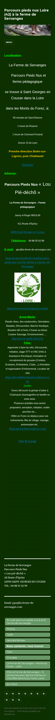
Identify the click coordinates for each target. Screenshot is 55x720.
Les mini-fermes (16, 640)
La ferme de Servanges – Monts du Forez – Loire (27, 665)
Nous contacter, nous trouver (25, 646)
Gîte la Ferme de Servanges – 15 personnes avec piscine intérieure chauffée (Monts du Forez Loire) (26, 675)
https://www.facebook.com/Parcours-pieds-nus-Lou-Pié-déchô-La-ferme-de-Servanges (27, 262)
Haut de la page (27, 441)
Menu (9, 42)
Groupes (12, 657)
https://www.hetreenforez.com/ (27, 428)
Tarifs (10, 634)
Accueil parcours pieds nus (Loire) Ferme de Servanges (26, 622)
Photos (11, 629)
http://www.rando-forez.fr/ (27, 338)
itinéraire (27, 164)
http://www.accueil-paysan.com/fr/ (27, 308)
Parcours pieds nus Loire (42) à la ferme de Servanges (26, 14)
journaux (12, 684)
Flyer (10, 651)
